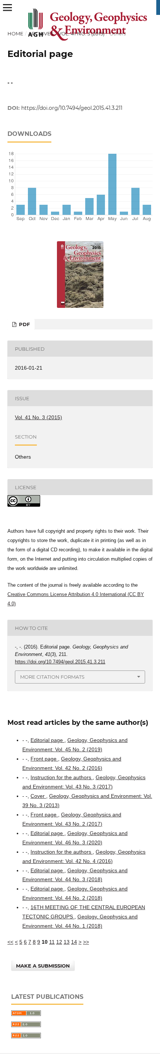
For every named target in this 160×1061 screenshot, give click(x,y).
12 (59, 942)
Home (15, 33)
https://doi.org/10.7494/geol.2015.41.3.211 (71, 108)
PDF (23, 324)
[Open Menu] (7, 7)
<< (10, 942)
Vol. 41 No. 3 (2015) (81, 33)
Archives (41, 33)
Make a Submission (43, 966)
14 (74, 942)
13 (67, 942)
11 (52, 942)
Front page (44, 759)
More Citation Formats (52, 677)
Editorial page (47, 740)
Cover (38, 796)
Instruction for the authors (62, 777)
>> (86, 942)
